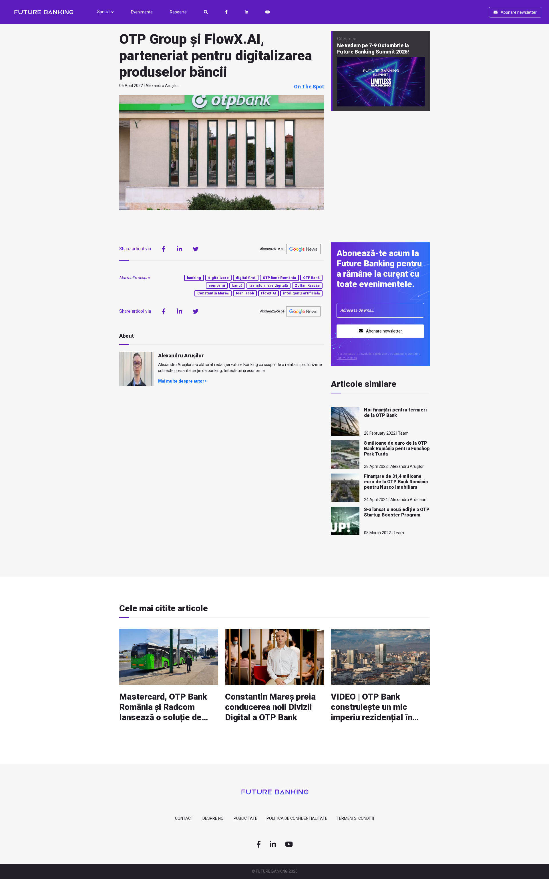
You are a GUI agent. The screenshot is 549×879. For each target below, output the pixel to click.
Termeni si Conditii (355, 818)
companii (217, 286)
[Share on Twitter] (195, 249)
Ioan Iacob (245, 293)
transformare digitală (268, 286)
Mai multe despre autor (181, 381)
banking (194, 278)
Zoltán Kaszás (307, 286)
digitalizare (218, 278)
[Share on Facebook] (163, 249)
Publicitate (245, 818)
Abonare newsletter (518, 12)
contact (184, 818)
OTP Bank (311, 278)
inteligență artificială (301, 293)
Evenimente (142, 12)
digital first (246, 278)
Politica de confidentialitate (296, 818)
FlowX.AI (268, 293)
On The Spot (309, 87)
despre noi (213, 818)
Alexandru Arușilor (181, 356)
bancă (237, 286)
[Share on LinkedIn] (179, 249)
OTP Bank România (279, 278)
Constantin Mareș (213, 293)
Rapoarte (178, 12)
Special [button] (104, 11)
